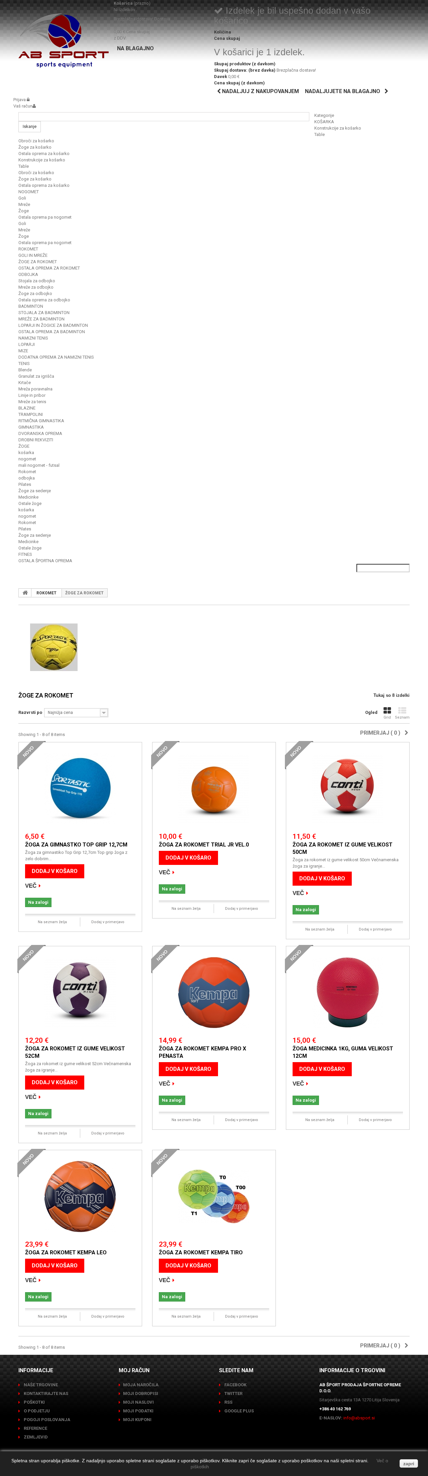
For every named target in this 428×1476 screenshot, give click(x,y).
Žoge (23, 210)
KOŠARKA (324, 121)
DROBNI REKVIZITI (35, 439)
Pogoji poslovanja (46, 1419)
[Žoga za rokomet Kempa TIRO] (214, 1196)
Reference (35, 1428)
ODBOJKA (28, 274)
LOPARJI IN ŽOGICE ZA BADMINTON (53, 325)
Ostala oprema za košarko (44, 153)
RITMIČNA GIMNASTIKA (41, 420)
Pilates (24, 484)
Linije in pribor (31, 395)
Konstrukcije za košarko (337, 128)
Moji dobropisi (140, 1393)
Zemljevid (35, 1437)
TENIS (24, 363)
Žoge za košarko (34, 147)
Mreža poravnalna (35, 388)
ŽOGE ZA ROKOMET (37, 261)
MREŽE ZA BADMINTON (41, 318)
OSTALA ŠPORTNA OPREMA (45, 560)
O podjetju (36, 1410)
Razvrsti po (30, 712)
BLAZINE (26, 408)
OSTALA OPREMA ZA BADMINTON (51, 331)
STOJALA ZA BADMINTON (44, 312)
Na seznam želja (52, 922)
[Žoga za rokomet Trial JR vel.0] (214, 788)
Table (319, 134)
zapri (408, 1463)
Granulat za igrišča (36, 376)
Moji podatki (138, 1410)
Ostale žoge (29, 503)
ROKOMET (28, 248)
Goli (22, 198)
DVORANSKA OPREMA (40, 433)
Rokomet (27, 471)
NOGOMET (28, 191)
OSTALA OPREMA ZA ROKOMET (49, 268)
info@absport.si (359, 1417)
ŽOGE (23, 446)
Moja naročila (140, 1384)
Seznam (402, 717)
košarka (26, 452)
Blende (25, 369)
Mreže (24, 204)
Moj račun (134, 1370)
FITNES (25, 554)
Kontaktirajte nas (45, 1393)
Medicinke (28, 497)
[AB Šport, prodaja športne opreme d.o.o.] (63, 40)
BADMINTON (30, 306)
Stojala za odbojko (36, 280)
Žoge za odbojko (35, 293)
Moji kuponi (137, 1419)
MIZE (23, 350)
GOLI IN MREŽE (32, 255)
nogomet (27, 458)
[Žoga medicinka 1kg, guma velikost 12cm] (348, 992)
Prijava (20, 99)
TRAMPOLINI (30, 414)
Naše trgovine (40, 1384)
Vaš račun (22, 105)
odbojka (26, 478)
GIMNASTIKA (31, 427)
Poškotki (34, 1402)
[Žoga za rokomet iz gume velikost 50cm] (348, 788)
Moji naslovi (138, 1402)
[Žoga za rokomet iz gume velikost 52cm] (80, 992)
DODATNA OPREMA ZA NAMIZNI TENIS (56, 357)
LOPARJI (26, 344)
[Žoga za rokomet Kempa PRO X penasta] (214, 992)
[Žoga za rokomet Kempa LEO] (80, 1196)
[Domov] (25, 593)
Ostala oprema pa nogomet (45, 217)
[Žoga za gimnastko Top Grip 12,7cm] (80, 788)
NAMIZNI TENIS (33, 338)
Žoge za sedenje (34, 490)
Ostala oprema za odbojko (44, 299)
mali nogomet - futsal (39, 465)
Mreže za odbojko (36, 287)
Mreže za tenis (32, 401)
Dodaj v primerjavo (107, 922)
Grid (387, 717)
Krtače (24, 382)
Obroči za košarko (36, 140)
